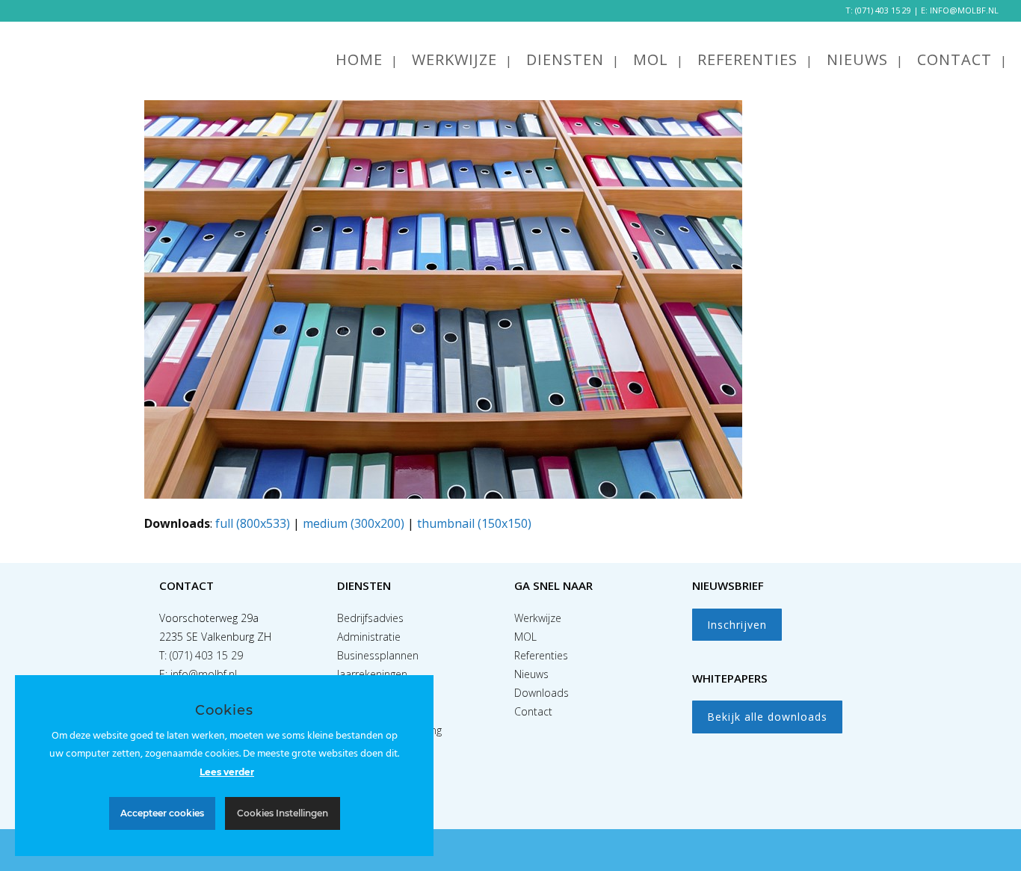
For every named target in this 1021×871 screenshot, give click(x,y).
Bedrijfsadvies (370, 618)
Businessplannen (378, 655)
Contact (533, 711)
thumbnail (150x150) (474, 523)
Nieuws (531, 674)
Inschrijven (737, 625)
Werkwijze (537, 618)
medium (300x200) (353, 523)
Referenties (541, 655)
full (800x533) (252, 523)
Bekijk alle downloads (767, 717)
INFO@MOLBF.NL (964, 10)
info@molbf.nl (203, 674)
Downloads (541, 693)
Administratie (369, 637)
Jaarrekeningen (372, 674)
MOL (525, 637)
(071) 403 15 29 (883, 10)
